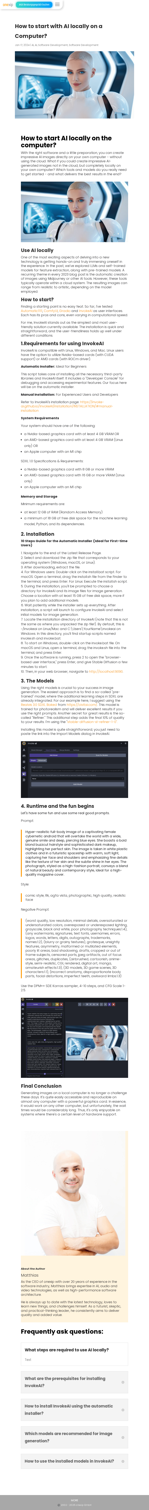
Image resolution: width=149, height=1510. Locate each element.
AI (33, 45)
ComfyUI (51, 311)
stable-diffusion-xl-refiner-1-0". (92, 722)
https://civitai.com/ (82, 704)
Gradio (65, 311)
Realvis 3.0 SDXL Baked (39, 704)
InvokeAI (85, 311)
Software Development (53, 45)
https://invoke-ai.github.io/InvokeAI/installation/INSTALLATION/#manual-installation (67, 406)
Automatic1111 (31, 311)
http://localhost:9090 (106, 671)
